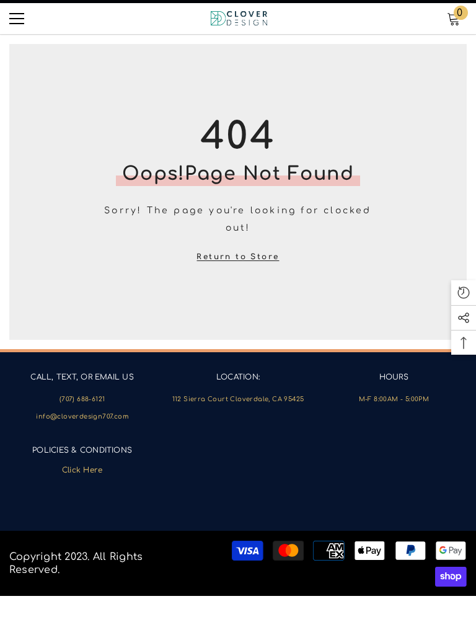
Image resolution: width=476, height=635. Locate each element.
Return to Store (237, 256)
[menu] (16, 18)
